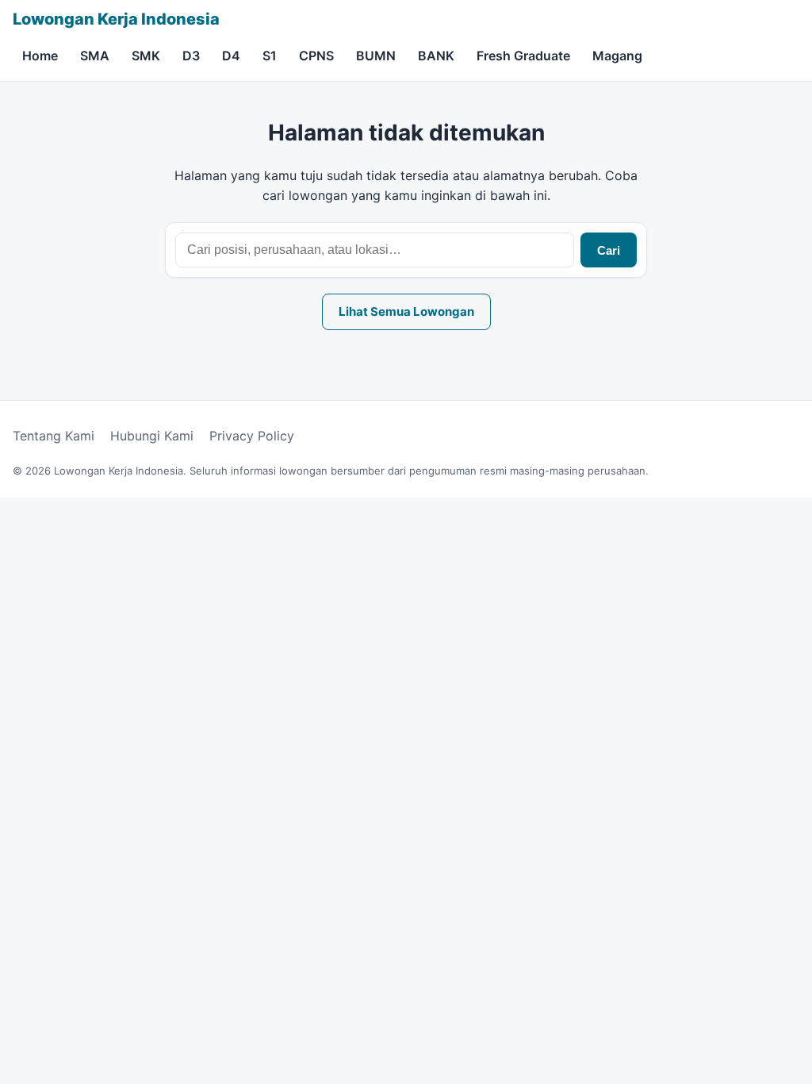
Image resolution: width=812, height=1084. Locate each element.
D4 (231, 55)
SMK (146, 55)
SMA (94, 55)
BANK (436, 55)
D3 (191, 55)
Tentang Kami (53, 436)
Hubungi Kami (151, 436)
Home (40, 55)
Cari (608, 250)
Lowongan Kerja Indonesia (116, 19)
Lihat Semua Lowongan (406, 311)
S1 (269, 55)
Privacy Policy (251, 436)
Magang (617, 55)
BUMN (376, 55)
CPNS (316, 55)
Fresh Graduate (523, 55)
